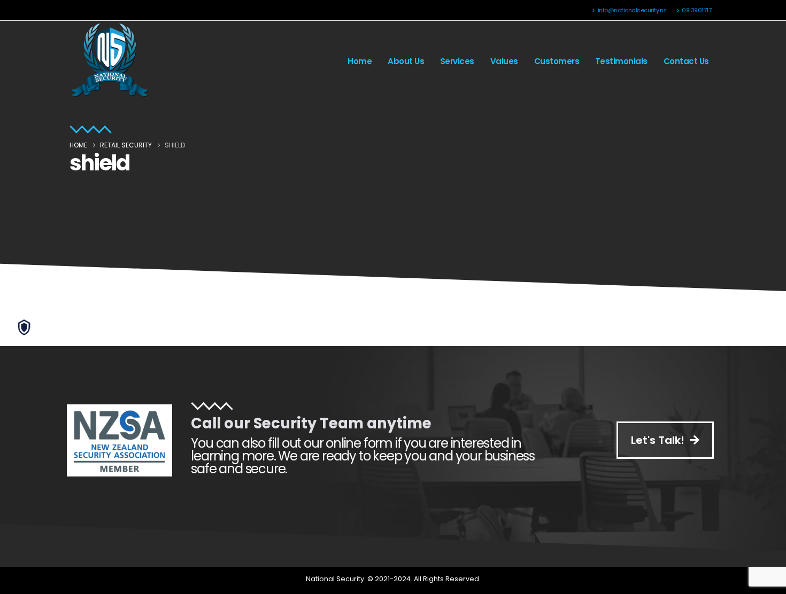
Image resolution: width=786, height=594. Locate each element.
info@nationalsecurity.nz (632, 10)
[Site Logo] (110, 61)
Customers (557, 61)
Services (457, 61)
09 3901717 (696, 10)
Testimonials (621, 61)
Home (360, 61)
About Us (406, 61)
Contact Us (686, 61)
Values (504, 61)
